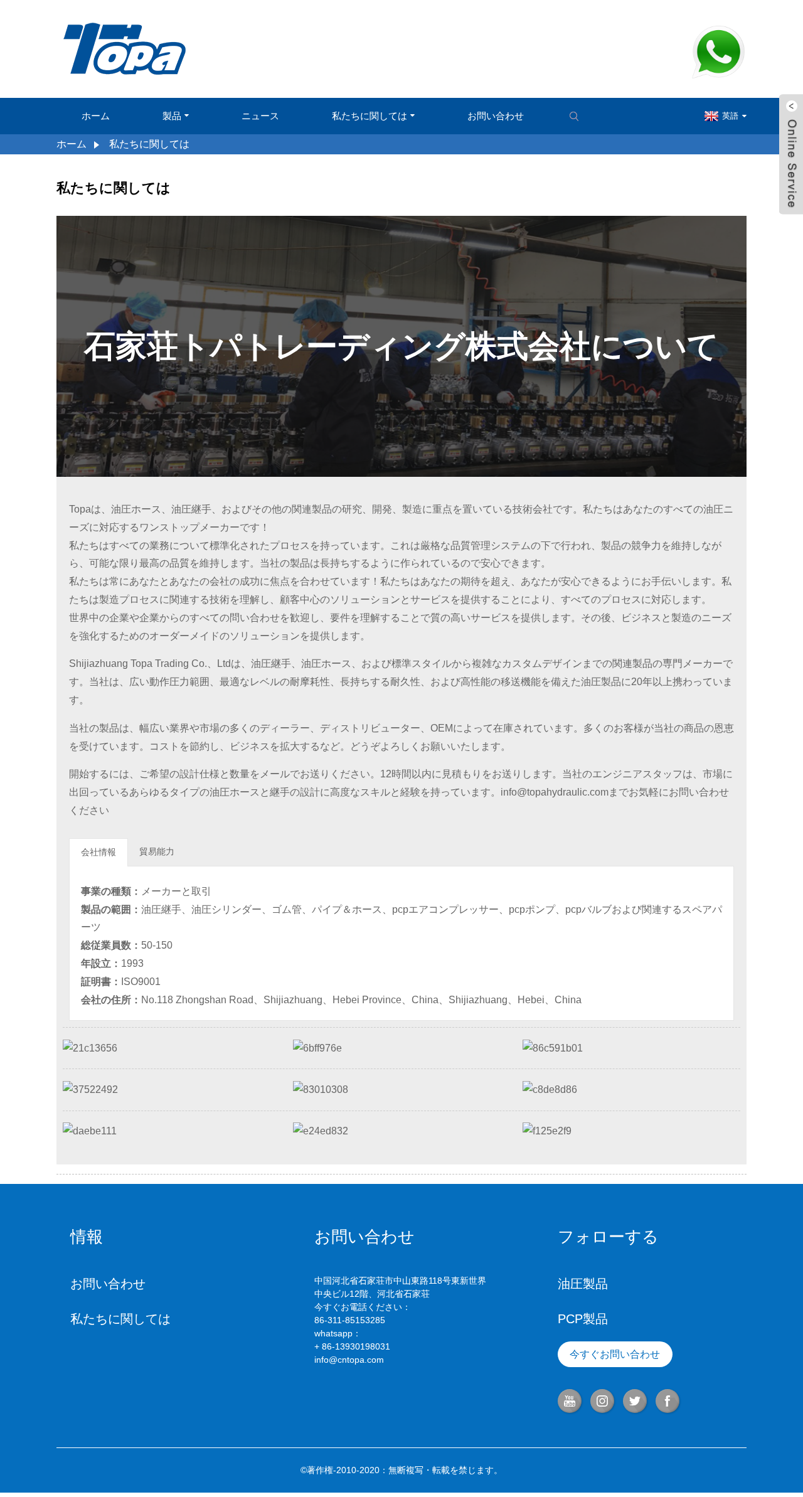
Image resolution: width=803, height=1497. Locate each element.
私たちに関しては (369, 115)
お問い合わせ (495, 115)
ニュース (260, 115)
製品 (171, 115)
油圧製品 (583, 1284)
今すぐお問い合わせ (615, 1354)
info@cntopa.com (349, 1360)
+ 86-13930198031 (352, 1346)
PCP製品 (583, 1319)
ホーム (96, 115)
